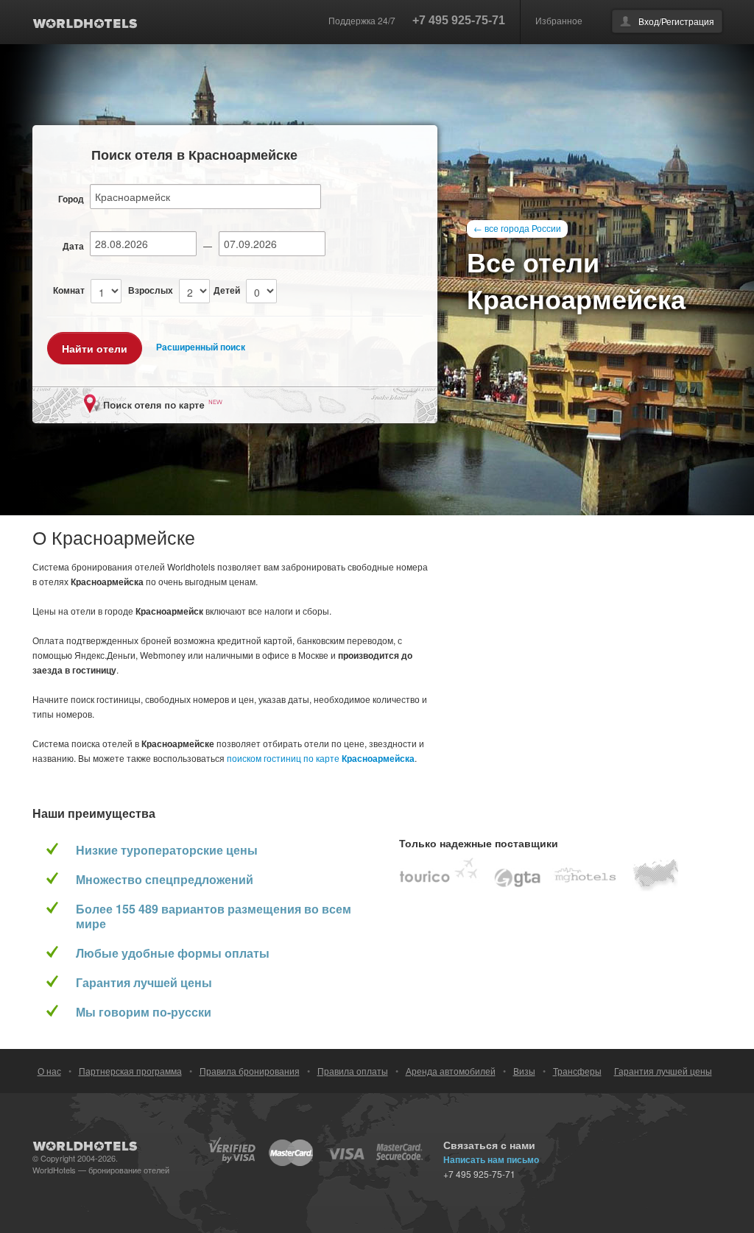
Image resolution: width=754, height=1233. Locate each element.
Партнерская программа (130, 1070)
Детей (227, 290)
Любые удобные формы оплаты (172, 953)
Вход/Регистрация (676, 21)
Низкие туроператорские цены (167, 850)
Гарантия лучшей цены (144, 982)
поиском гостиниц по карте (321, 758)
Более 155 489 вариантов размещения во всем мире (213, 916)
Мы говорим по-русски (143, 1012)
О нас (49, 1070)
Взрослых (150, 290)
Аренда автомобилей (451, 1070)
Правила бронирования (250, 1070)
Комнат (69, 290)
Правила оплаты (352, 1070)
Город (71, 198)
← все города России (517, 228)
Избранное (558, 20)
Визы (524, 1070)
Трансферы (577, 1070)
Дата (73, 245)
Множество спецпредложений (164, 879)
